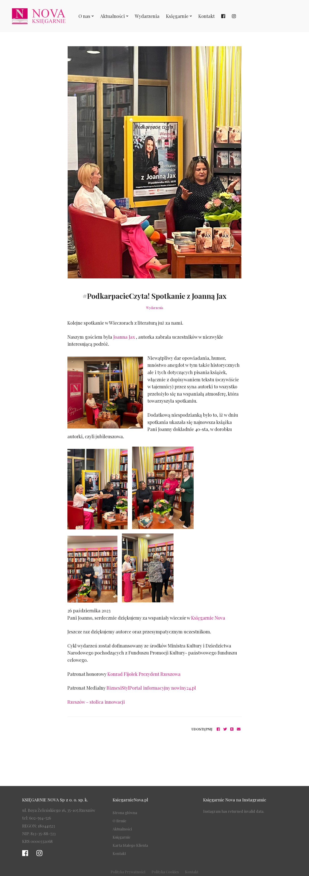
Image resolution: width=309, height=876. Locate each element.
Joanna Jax (124, 337)
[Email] (239, 729)
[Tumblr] (232, 729)
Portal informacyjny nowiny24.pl (162, 688)
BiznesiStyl (118, 688)
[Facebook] (218, 729)
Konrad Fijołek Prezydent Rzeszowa (144, 674)
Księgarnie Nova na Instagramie (234, 800)
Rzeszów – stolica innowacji (96, 702)
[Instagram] (39, 853)
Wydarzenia (154, 308)
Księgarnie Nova (208, 618)
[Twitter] (225, 729)
